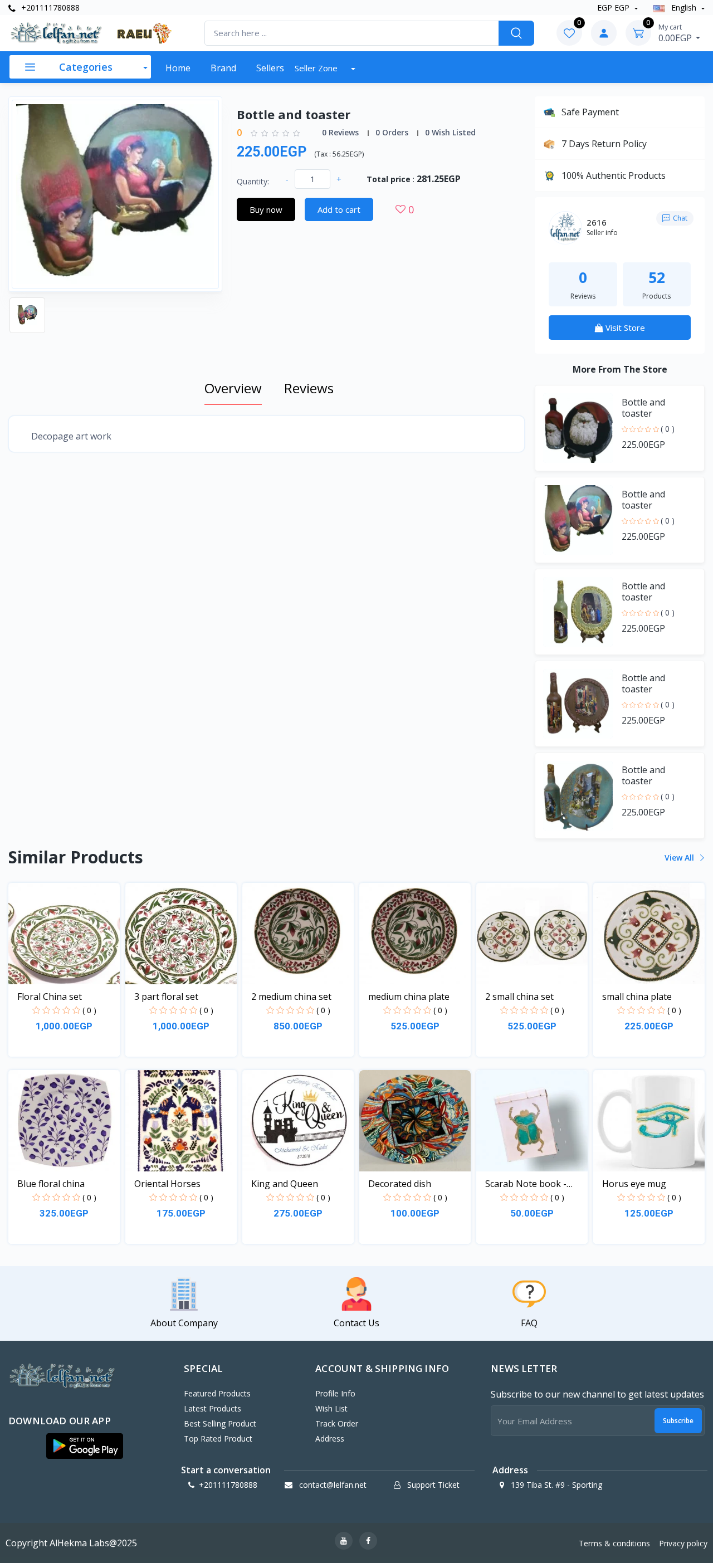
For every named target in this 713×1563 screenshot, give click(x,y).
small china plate (637, 996)
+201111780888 (49, 7)
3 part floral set (166, 996)
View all (680, 857)
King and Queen (284, 1184)
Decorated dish (399, 1184)
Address (329, 1438)
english (684, 7)
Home (178, 68)
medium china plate (409, 996)
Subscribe (678, 1420)
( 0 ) (668, 428)
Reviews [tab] (309, 388)
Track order (336, 1423)
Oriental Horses (167, 1184)
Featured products (217, 1393)
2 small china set (519, 996)
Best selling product (220, 1423)
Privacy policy (683, 1543)
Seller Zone (317, 68)
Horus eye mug (634, 1184)
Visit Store (624, 327)
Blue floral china (51, 1184)
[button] (84, 1446)
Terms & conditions (614, 1543)
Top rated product (218, 1438)
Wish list (331, 1408)
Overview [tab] (233, 388)
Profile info (335, 1393)
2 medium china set (291, 996)
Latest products (212, 1408)
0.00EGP (676, 33)
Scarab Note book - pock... (526, 1184)
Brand (223, 68)
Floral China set (49, 996)
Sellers (270, 68)
